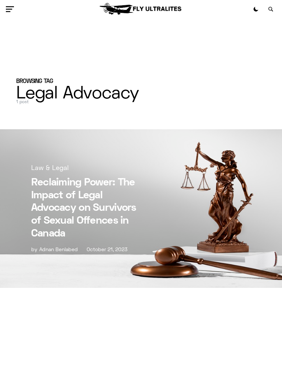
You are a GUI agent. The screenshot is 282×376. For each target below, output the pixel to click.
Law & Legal (50, 168)
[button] (11, 9)
